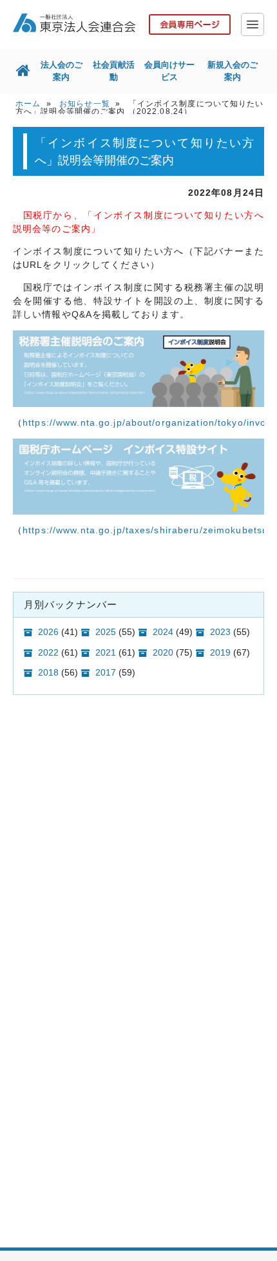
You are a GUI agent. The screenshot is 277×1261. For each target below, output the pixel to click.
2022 (48, 652)
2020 (163, 652)
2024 (163, 632)
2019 (220, 652)
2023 (220, 632)
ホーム (28, 103)
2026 (48, 632)
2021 (105, 652)
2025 (105, 632)
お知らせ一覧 (84, 103)
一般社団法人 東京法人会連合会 (74, 22)
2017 (105, 672)
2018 (48, 672)
